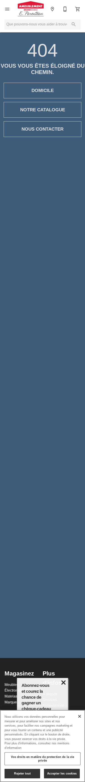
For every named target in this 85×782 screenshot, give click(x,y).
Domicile (43, 90)
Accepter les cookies (62, 773)
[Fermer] (80, 716)
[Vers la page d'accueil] (30, 9)
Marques (12, 702)
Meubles (11, 685)
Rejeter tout (22, 773)
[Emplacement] (52, 9)
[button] (7, 9)
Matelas (11, 696)
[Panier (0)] (77, 9)
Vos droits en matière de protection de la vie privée (42, 758)
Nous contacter (42, 129)
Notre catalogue (42, 109)
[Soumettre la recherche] (74, 24)
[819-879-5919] (65, 9)
